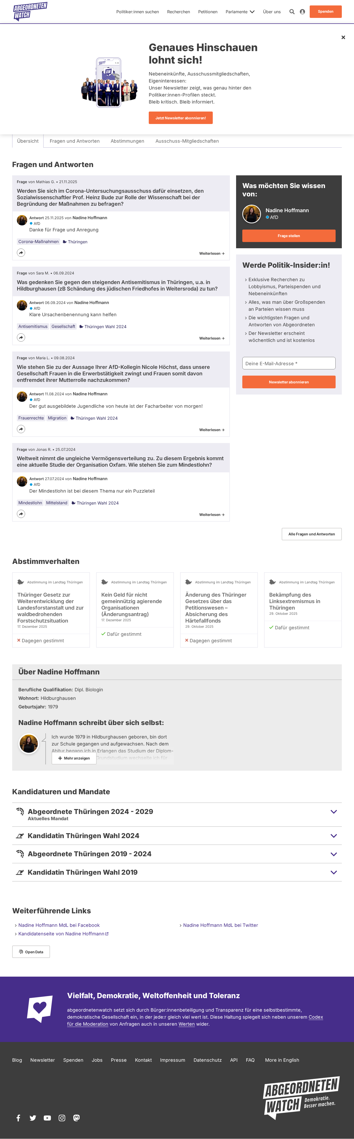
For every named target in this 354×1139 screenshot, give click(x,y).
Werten (187, 1024)
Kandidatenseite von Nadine (61, 933)
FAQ (250, 1060)
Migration (57, 417)
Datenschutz (208, 1060)
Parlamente (236, 11)
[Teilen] (21, 252)
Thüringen (77, 241)
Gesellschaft (63, 326)
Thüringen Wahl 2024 (105, 326)
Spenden (73, 1060)
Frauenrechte (31, 417)
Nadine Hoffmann (90, 217)
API (234, 1060)
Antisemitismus (32, 326)
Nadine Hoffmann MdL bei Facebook (59, 925)
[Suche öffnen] (292, 12)
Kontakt (143, 1060)
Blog (17, 1060)
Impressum (172, 1060)
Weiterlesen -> (212, 253)
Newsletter (42, 1060)
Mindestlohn (30, 502)
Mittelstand (56, 502)
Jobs (97, 1060)
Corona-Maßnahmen (38, 241)
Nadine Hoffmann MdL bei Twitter (220, 925)
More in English (282, 1060)
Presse (119, 1060)
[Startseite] (30, 12)
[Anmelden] (302, 12)
